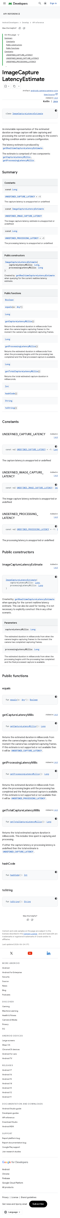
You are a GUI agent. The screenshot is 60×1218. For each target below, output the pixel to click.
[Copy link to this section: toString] (15, 890)
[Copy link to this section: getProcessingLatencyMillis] (40, 763)
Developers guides (10, 1113)
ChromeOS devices (11, 1049)
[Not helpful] (24, 28)
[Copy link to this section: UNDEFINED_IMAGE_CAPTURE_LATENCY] (17, 476)
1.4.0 (56, 98)
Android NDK (8, 1126)
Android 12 (7, 1092)
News (4, 986)
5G (3, 1028)
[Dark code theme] (56, 110)
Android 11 (7, 1097)
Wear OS (6, 1045)
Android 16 (7, 1074)
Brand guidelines (28, 1197)
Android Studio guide (11, 1108)
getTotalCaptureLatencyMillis (21, 371)
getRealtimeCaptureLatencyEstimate (23, 148)
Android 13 (7, 1088)
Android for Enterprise (12, 972)
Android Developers (10, 22)
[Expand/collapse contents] (18, 35)
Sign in (53, 3)
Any (18, 307)
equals (8, 307)
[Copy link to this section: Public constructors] (37, 552)
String (8, 400)
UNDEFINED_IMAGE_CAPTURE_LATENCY (23, 216)
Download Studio (9, 1122)
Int (7, 386)
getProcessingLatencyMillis (18, 160)
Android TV (7, 1058)
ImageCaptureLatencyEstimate (27, 113)
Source (5, 981)
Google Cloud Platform (12, 1183)
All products (7, 1187)
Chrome (5, 1174)
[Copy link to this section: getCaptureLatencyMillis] (36, 715)
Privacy (5, 1024)
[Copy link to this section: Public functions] (31, 676)
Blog (4, 990)
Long (14, 189)
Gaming (6, 1006)
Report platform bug (11, 1138)
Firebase (6, 1178)
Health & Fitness (9, 1015)
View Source (49, 94)
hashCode (10, 393)
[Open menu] (4, 3)
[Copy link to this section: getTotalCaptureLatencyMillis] (42, 810)
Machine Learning (10, 1011)
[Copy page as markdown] (14, 86)
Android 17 (7, 1070)
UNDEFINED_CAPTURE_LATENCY (20, 196)
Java (55, 101)
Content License (30, 934)
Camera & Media (9, 1020)
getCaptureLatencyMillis (16, 157)
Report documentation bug (14, 1142)
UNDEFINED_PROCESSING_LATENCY (22, 238)
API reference (11, 14)
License (14, 1197)
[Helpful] (20, 28)
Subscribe (38, 1204)
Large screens (8, 1040)
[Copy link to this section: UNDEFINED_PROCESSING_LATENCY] (17, 518)
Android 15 (7, 1079)
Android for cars (9, 1054)
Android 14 (7, 1083)
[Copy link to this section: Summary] (20, 172)
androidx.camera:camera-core (44, 90)
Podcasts (6, 994)
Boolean (9, 300)
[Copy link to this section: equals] (13, 688)
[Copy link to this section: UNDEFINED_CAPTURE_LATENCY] (5, 438)
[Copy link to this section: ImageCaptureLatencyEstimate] (5, 568)
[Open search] (40, 3)
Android (5, 968)
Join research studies (11, 1151)
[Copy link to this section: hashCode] (18, 864)
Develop (25, 22)
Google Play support (11, 1147)
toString (10, 408)
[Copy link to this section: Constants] (21, 422)
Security (5, 977)
